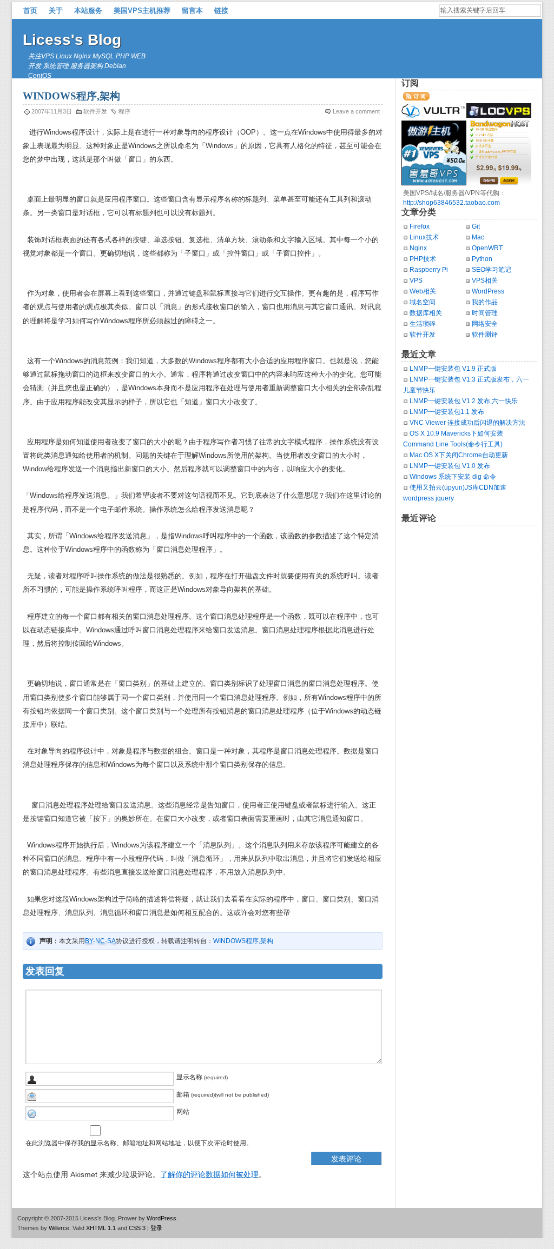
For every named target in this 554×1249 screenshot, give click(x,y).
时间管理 (485, 313)
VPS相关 (485, 280)
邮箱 (182, 1094)
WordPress (488, 291)
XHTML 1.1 (101, 1228)
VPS (416, 280)
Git (476, 226)
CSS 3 (137, 1228)
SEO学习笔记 (491, 269)
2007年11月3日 (51, 111)
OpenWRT (487, 248)
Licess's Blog (72, 39)
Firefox (420, 226)
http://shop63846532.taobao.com (451, 202)
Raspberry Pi (429, 269)
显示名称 (189, 1077)
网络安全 (485, 324)
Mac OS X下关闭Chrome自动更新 (459, 455)
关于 (56, 10)
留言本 (192, 10)
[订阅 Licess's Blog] (416, 98)
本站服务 (88, 10)
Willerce (59, 1228)
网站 (182, 1112)
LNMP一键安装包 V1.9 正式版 (453, 368)
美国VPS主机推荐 (142, 10)
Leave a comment (356, 111)
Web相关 (423, 291)
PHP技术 (423, 259)
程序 (124, 111)
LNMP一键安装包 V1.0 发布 (450, 466)
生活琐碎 (423, 324)
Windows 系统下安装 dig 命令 (453, 476)
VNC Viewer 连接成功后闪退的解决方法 (467, 422)
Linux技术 (424, 237)
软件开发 (95, 111)
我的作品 (485, 302)
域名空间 (423, 302)
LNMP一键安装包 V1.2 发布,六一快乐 (464, 401)
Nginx (418, 248)
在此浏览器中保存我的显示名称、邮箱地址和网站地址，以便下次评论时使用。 (139, 1143)
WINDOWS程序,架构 (243, 941)
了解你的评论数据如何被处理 (209, 1174)
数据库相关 (426, 313)
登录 (156, 1228)
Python (482, 259)
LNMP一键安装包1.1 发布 (447, 412)
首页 (30, 10)
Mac (478, 237)
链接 (221, 10)
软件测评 (485, 334)
